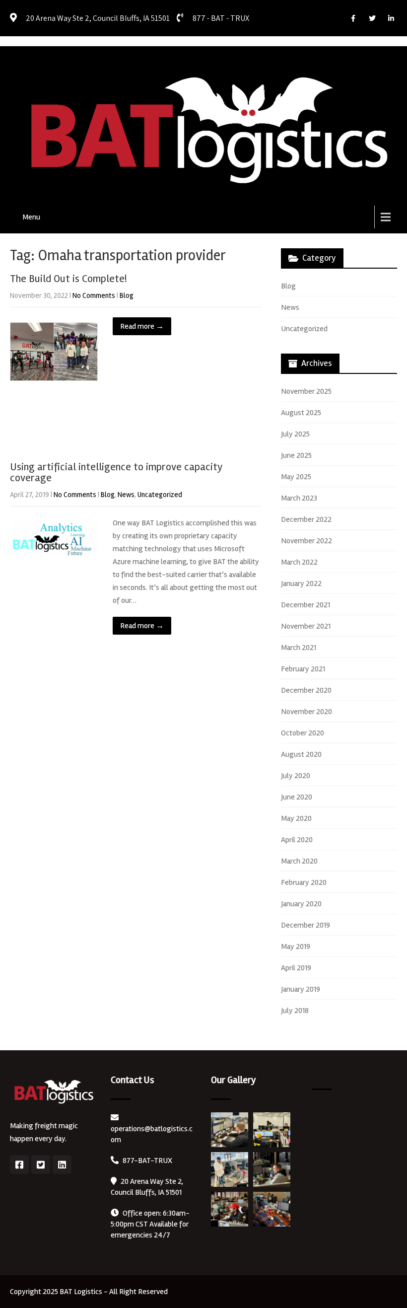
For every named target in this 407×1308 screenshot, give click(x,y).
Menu (31, 217)
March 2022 (299, 562)
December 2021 (305, 605)
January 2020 (301, 904)
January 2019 (300, 989)
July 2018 (295, 1011)
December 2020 (306, 690)
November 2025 (306, 391)
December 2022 (306, 519)
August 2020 (301, 754)
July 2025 (295, 434)
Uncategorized (159, 494)
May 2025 (296, 477)
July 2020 (295, 776)
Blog (127, 295)
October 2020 (302, 733)
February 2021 (303, 669)
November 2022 (306, 541)
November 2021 (306, 626)
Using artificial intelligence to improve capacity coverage (116, 472)
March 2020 (299, 861)
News (126, 494)
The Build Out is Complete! (68, 278)
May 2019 (295, 946)
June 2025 (296, 455)
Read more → (142, 326)
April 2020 (297, 840)
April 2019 (296, 968)
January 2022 (301, 583)
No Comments (93, 295)
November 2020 (306, 712)
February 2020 (304, 882)
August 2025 (301, 413)
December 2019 (305, 925)
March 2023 (299, 498)
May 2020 (296, 818)
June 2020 (296, 797)
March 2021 (298, 648)
